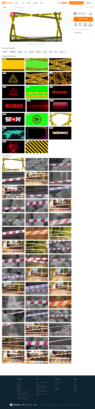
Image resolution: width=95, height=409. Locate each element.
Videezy (18, 386)
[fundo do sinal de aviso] (14, 106)
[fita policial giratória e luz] (60, 78)
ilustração (38, 51)
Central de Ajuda (58, 382)
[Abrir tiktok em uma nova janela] (31, 404)
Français (75, 390)
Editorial (35, 3)
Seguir (90, 14)
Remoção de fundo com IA (22, 396)
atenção (31, 51)
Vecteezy (19, 384)
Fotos (22, 3)
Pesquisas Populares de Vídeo (41, 394)
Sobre (56, 386)
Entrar (88, 2)
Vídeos (28, 3)
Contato (56, 384)
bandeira (20, 51)
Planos (59, 2)
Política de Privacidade (70, 404)
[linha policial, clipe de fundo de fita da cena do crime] (60, 64)
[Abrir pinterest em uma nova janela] (29, 404)
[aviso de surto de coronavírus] (13, 133)
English (75, 382)
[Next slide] (69, 51)
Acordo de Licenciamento (41, 382)
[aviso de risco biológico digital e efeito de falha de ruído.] (13, 146)
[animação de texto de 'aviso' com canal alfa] (60, 106)
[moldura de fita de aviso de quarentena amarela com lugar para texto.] (13, 164)
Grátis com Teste (83, 19)
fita (26, 51)
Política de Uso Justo (80, 404)
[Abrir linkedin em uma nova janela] (27, 404)
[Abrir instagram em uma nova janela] (25, 404)
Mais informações (78, 32)
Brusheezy (19, 382)
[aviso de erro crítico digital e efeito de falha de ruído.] (13, 92)
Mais (41, 3)
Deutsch (75, 388)
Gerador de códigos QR (22, 398)
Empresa (19, 388)
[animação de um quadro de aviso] (13, 64)
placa (56, 51)
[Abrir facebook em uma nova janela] (22, 404)
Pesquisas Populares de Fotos (41, 391)
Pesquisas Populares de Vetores (41, 388)
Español (75, 384)
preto (50, 51)
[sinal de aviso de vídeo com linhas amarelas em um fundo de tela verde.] (37, 64)
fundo (44, 51)
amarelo (5, 51)
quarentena (12, 51)
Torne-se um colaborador (57, 388)
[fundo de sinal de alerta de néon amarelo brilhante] (13, 78)
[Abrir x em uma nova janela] (33, 404)
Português (76, 386)
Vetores (16, 3)
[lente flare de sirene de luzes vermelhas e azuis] (38, 106)
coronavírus (62, 51)
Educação (19, 390)
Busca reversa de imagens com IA (23, 394)
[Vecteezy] (7, 3)
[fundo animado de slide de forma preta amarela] (37, 146)
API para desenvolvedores (22, 391)
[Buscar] (87, 7)
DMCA (37, 384)
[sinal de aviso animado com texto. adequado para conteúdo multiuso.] (60, 133)
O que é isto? (86, 29)
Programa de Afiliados (41, 386)
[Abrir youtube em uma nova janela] (35, 404)
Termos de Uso (62, 404)
